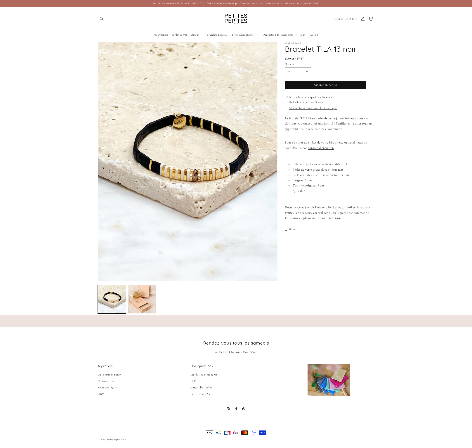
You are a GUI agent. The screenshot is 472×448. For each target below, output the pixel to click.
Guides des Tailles (201, 387)
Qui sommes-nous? (109, 374)
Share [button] (292, 229)
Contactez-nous (107, 381)
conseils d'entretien (321, 148)
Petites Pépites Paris (116, 439)
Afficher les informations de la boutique (313, 108)
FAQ (193, 381)
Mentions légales (108, 387)
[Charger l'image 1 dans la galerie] (112, 299)
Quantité (289, 64)
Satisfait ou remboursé (203, 374)
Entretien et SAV (200, 394)
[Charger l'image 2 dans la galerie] (142, 299)
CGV (101, 394)
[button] (102, 19)
